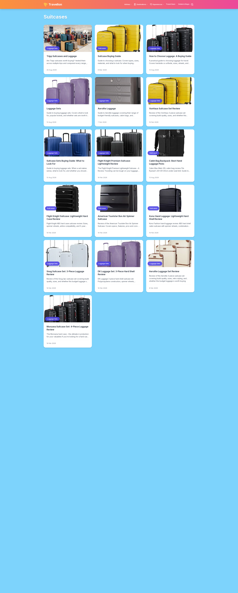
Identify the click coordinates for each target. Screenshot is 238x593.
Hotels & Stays (183, 4)
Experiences (157, 4)
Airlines (127, 4)
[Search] (192, 4)
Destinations (141, 4)
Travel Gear (170, 4)
